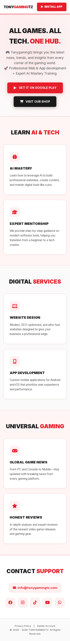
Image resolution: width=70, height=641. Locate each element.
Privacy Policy (23, 625)
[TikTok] (35, 602)
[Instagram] (22, 602)
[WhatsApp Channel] (59, 602)
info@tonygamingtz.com (37, 588)
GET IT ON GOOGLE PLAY (38, 88)
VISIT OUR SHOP (38, 101)
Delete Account (46, 625)
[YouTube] (47, 602)
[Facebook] (10, 602)
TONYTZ (18, 7)
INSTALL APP (53, 6)
